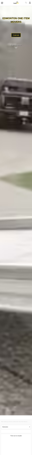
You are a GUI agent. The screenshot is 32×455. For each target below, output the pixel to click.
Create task (16, 35)
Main (2, 421)
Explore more (16, 45)
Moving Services (9, 421)
